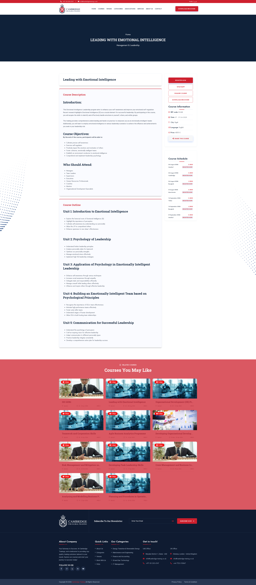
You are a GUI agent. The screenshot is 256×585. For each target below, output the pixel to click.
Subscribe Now (186, 521)
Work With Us (101, 560)
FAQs (98, 564)
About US (149, 9)
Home (94, 9)
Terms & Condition (190, 582)
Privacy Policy (177, 582)
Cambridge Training (79, 582)
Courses (101, 9)
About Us (99, 549)
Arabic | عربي (193, 1)
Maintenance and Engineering (123, 553)
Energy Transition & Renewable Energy (126, 549)
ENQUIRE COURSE (180, 93)
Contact (158, 9)
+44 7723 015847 (179, 563)
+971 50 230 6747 (68, 1)
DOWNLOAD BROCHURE (180, 100)
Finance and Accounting (121, 556)
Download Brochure (186, 9)
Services (140, 9)
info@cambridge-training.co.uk (88, 1)
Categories (118, 9)
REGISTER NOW (180, 80)
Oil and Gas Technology (121, 560)
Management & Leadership (128, 45)
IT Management (118, 564)
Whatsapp (181, 87)
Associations (130, 9)
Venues (109, 9)
